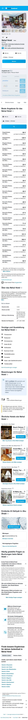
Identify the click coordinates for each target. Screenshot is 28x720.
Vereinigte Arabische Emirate (13, 714)
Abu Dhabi (15, 717)
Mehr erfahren (6, 271)
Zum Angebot (20, 437)
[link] (13, 440)
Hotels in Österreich (7, 665)
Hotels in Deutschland (8, 673)
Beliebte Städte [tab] (17, 655)
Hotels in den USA (6, 680)
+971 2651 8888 (6, 46)
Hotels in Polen (6, 671)
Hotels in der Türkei (7, 667)
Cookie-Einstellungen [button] (6, 279)
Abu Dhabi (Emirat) (5, 717)
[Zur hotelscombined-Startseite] (11, 8)
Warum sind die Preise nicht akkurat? (12, 707)
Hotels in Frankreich (7, 675)
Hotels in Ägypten (6, 678)
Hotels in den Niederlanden (9, 669)
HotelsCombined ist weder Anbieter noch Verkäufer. (12, 700)
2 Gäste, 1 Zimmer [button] (8, 57)
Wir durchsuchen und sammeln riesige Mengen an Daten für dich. (12, 704)
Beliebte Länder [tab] (6, 655)
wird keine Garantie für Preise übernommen (11, 695)
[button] (2, 8)
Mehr (2, 300)
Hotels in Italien (6, 686)
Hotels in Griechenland (8, 682)
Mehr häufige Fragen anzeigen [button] (14, 597)
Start (4, 714)
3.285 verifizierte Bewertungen (15, 48)
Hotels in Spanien (6, 684)
